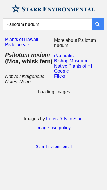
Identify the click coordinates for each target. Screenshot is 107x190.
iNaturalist (64, 55)
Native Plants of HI (73, 66)
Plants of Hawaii (21, 39)
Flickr (59, 76)
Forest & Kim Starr (64, 118)
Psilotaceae (17, 44)
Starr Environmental (54, 146)
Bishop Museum (70, 60)
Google (61, 71)
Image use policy (54, 127)
